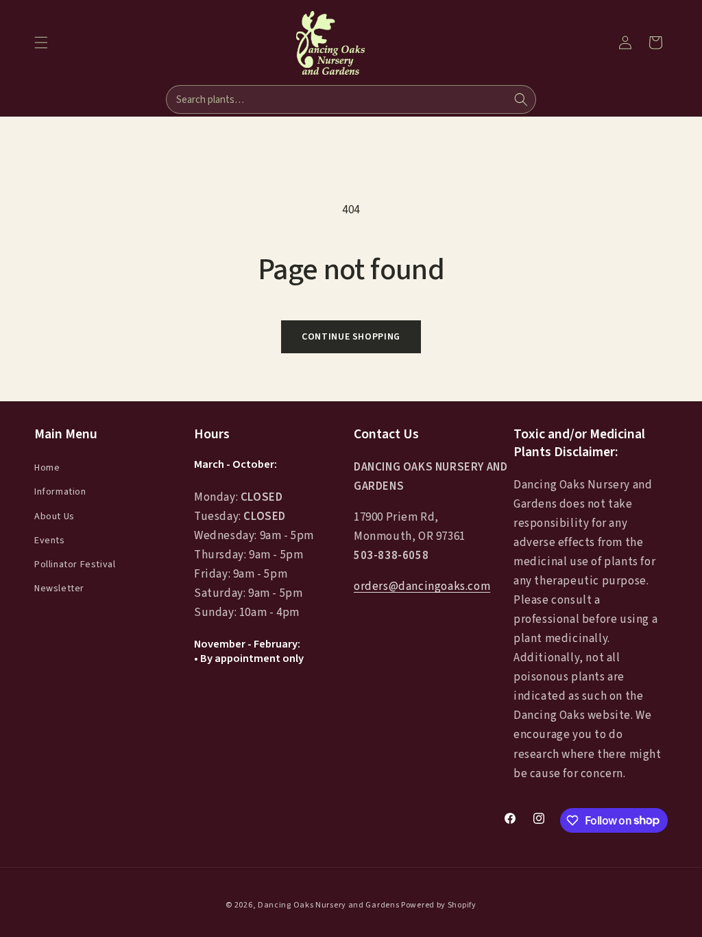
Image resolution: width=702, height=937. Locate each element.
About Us (54, 516)
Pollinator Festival (74, 564)
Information (60, 492)
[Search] (521, 99)
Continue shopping (351, 337)
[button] (41, 42)
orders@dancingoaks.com (422, 586)
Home (47, 468)
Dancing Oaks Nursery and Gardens (328, 905)
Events (49, 540)
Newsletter (59, 588)
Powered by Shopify (438, 905)
